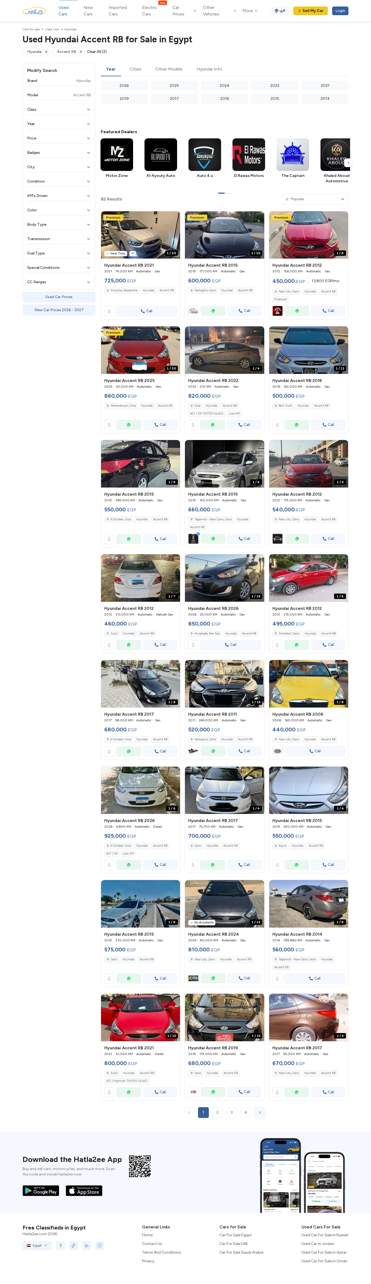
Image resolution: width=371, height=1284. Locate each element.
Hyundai (148, 290)
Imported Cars (118, 11)
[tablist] (224, 69)
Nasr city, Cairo (289, 291)
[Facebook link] (60, 1245)
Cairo (197, 845)
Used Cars (63, 11)
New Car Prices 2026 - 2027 (59, 310)
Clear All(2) (97, 51)
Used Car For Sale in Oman (324, 1261)
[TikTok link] (73, 1245)
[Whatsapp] (213, 311)
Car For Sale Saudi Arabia (241, 1252)
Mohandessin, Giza (123, 405)
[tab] (111, 69)
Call (149, 311)
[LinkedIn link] (86, 1245)
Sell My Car (313, 10)
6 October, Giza (121, 519)
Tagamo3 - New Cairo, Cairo (213, 519)
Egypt (37, 1245)
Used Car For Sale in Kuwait (324, 1235)
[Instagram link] (99, 1245)
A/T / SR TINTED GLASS (207, 413)
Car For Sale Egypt (235, 1235)
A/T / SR (112, 853)
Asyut (283, 845)
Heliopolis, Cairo (205, 290)
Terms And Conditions (161, 1252)
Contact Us (152, 1243)
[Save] (173, 218)
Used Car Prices (59, 297)
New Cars (88, 11)
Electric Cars (153, 10)
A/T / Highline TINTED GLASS (126, 1081)
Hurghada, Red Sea (207, 633)
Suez (114, 633)
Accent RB (167, 290)
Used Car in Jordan (317, 1243)
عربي (282, 10)
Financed (280, 299)
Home (147, 1235)
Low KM (234, 413)
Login (340, 10)
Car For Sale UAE (233, 1243)
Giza (197, 405)
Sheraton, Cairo (289, 633)
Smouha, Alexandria (124, 290)
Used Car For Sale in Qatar (324, 1252)
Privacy (148, 1261)
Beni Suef (285, 405)
